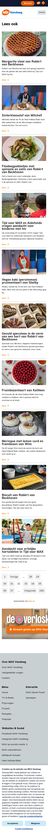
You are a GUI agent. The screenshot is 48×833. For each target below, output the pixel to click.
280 (41, 590)
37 (11, 590)
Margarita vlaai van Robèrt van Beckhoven (21, 63)
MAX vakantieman (11, 749)
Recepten (7, 713)
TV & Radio (8, 697)
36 (4, 590)
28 (30, 576)
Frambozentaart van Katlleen (23, 390)
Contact (6, 678)
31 (11, 583)
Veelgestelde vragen (12, 672)
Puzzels (6, 708)
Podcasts (6, 719)
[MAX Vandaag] (12, 12)
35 (39, 583)
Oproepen (31, 697)
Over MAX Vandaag (12, 667)
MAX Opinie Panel (35, 692)
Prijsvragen (8, 703)
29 (37, 576)
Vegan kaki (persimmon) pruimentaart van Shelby (20, 281)
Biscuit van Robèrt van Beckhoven (18, 496)
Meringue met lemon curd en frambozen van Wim (22, 442)
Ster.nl (31, 601)
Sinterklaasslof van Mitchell (22, 115)
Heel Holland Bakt (11, 760)
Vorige (14, 576)
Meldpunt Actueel (11, 755)
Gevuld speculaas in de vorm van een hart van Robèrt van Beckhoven (22, 336)
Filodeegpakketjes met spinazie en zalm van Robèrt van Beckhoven (22, 169)
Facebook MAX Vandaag (15, 733)
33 (25, 583)
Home (5, 692)
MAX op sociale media (13, 744)
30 (4, 583)
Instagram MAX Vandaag (15, 739)
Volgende (30, 590)
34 (32, 583)
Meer (4, 80)
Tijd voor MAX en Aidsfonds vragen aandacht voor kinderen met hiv (22, 226)
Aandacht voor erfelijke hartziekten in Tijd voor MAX (22, 550)
